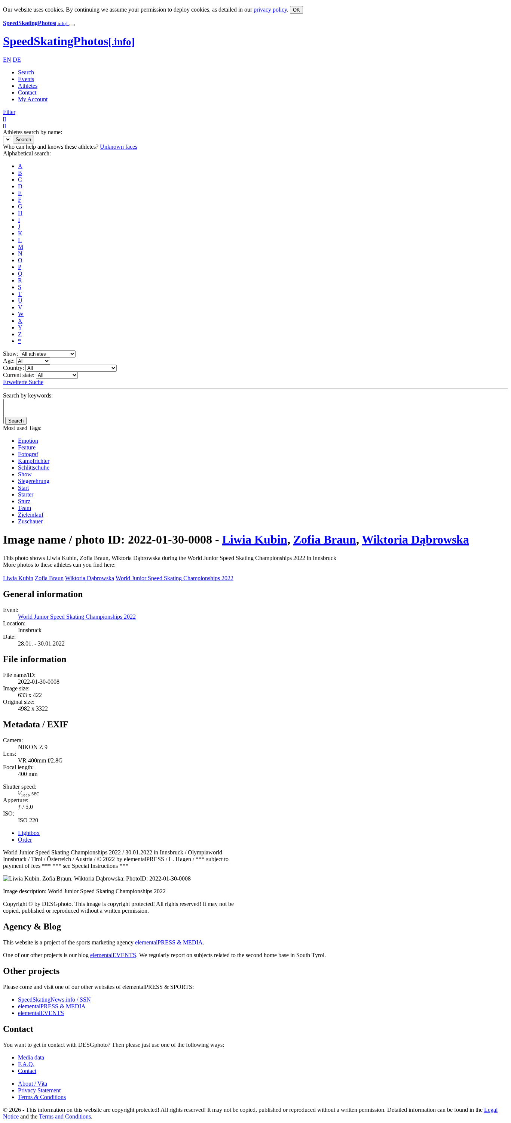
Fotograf (28, 454)
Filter (9, 112)
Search (26, 72)
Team (24, 508)
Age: (9, 361)
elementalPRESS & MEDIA (169, 942)
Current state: (18, 375)
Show (25, 474)
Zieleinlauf (30, 514)
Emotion (28, 440)
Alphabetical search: (27, 153)
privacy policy (270, 9)
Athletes (27, 86)
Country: (13, 368)
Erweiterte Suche (23, 382)
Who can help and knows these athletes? (50, 146)
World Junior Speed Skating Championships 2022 (174, 578)
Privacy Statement (39, 1090)
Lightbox (29, 833)
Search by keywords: (28, 395)
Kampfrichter (33, 461)
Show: (10, 353)
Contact (27, 92)
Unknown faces (118, 146)
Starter (25, 494)
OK (296, 10)
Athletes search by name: (32, 132)
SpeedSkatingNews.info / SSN (54, 999)
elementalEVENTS (113, 955)
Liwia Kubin (254, 539)
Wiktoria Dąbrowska (415, 539)
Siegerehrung (33, 481)
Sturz (24, 501)
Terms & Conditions (42, 1097)
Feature (27, 447)
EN (7, 59)
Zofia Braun (324, 539)
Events (26, 79)
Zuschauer (30, 521)
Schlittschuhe (33, 467)
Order (25, 839)
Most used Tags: (22, 428)
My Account (33, 99)
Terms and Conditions (65, 1116)
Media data (31, 1057)
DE (17, 59)
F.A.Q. (26, 1064)
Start (23, 488)
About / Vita (32, 1083)
